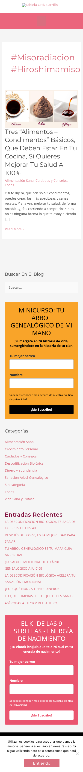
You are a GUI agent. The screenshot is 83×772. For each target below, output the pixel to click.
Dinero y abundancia (21, 470)
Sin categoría (15, 484)
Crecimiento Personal (21, 449)
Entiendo (41, 763)
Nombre (16, 375)
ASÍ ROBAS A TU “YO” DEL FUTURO (31, 603)
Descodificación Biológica (24, 463)
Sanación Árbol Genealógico (26, 477)
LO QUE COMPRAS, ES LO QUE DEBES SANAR (39, 596)
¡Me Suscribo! (41, 409)
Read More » (14, 229)
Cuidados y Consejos (51, 180)
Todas (9, 185)
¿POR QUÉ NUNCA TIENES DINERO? (32, 589)
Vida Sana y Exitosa (19, 499)
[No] (77, 753)
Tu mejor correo (22, 356)
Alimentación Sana (19, 180)
